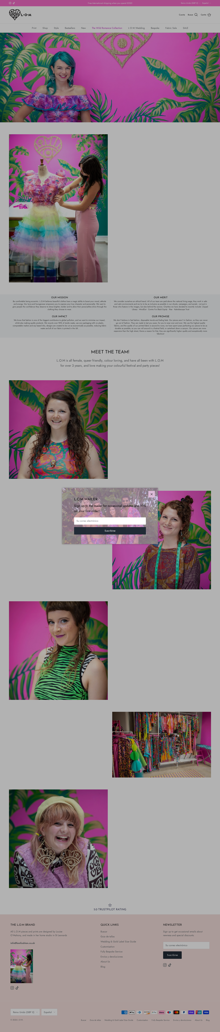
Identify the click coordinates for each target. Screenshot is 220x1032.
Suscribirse (110, 530)
